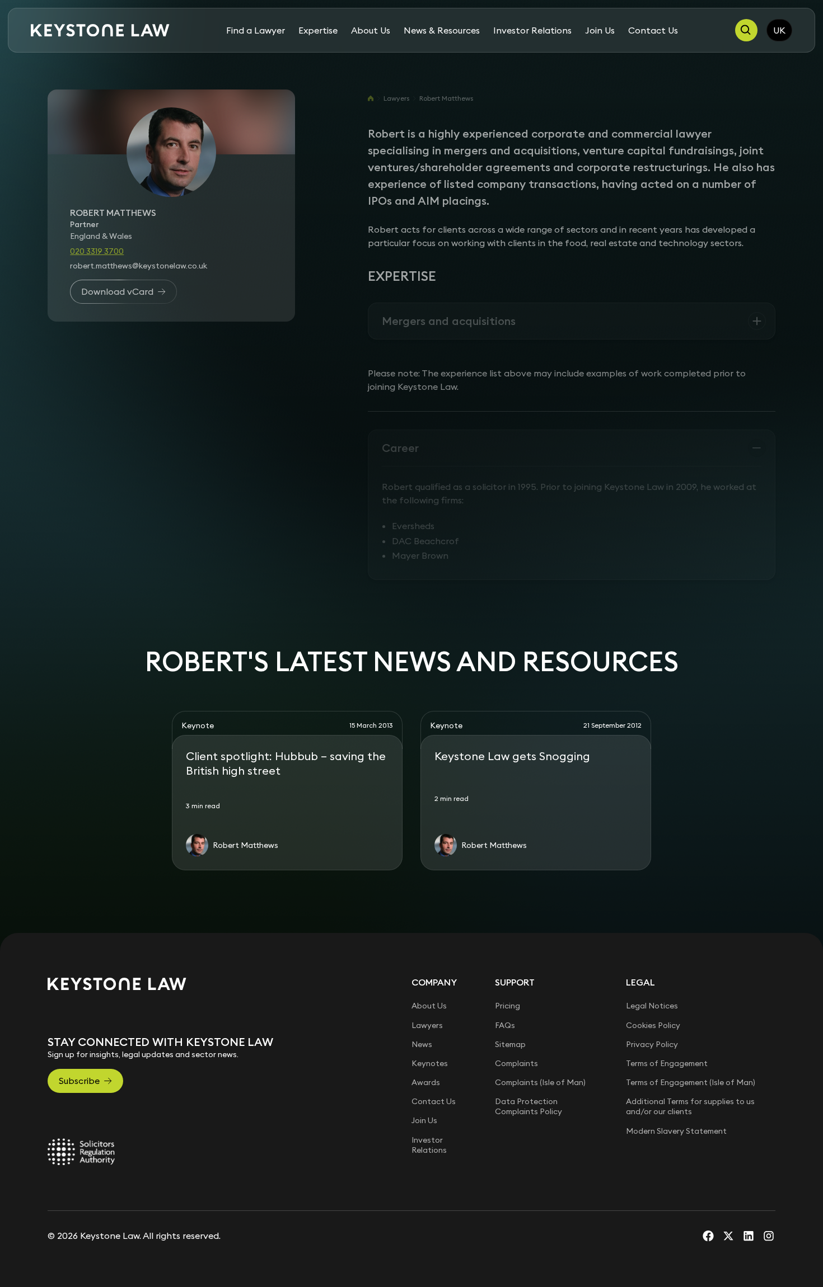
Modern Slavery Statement (676, 1131)
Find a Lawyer (255, 30)
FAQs (505, 1025)
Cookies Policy (653, 1025)
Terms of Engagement (667, 1063)
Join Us (600, 30)
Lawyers (396, 98)
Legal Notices (652, 1006)
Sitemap (510, 1044)
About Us (370, 30)
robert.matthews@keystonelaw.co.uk (138, 265)
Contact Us (653, 30)
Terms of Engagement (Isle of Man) (690, 1082)
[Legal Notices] (81, 1152)
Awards (426, 1082)
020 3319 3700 (97, 251)
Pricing (507, 1006)
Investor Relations (532, 30)
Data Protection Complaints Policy (528, 1106)
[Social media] (708, 1235)
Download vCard (117, 291)
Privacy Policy (652, 1044)
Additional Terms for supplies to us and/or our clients (690, 1106)
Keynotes (430, 1063)
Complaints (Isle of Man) (540, 1082)
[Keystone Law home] (100, 30)
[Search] (746, 30)
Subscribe (79, 1080)
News (422, 1044)
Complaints (516, 1063)
